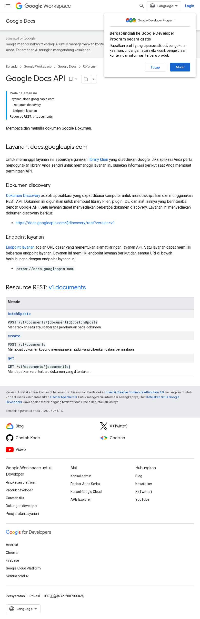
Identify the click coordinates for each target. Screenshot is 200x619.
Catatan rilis (15, 498)
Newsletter (143, 484)
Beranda (12, 66)
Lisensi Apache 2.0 (63, 397)
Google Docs (20, 21)
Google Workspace (37, 66)
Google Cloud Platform (23, 568)
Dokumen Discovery (23, 195)
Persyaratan (15, 596)
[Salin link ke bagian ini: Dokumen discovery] (55, 186)
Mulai (180, 67)
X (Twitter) (143, 492)
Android (12, 545)
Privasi (35, 596)
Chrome (12, 553)
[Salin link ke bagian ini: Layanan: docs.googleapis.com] (92, 147)
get (11, 358)
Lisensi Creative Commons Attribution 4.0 (135, 392)
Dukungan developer (22, 506)
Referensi (89, 66)
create (14, 336)
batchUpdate (19, 313)
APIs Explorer (80, 499)
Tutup (155, 67)
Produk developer (19, 490)
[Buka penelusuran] (142, 6)
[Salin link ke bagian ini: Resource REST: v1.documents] (91, 288)
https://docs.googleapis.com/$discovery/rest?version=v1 (65, 223)
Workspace (57, 6)
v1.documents (67, 287)
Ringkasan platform (21, 482)
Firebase (12, 560)
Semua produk (17, 576)
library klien (98, 159)
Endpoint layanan (20, 247)
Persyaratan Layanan (22, 514)
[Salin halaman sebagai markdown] (85, 79)
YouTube (142, 499)
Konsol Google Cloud (86, 492)
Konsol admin (80, 476)
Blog (138, 476)
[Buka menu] (8, 6)
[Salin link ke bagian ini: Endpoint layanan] (49, 237)
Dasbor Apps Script (85, 484)
